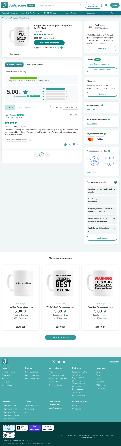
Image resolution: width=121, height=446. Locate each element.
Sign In (115, 5)
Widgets (5, 382)
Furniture (111, 13)
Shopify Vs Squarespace (77, 387)
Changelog (100, 388)
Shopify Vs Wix (78, 395)
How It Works (102, 238)
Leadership (29, 409)
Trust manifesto (55, 385)
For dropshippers (32, 372)
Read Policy (92, 109)
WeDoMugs (55, 47)
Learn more (91, 172)
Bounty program (55, 408)
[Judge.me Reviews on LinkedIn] (58, 361)
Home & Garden (71, 13)
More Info (102, 48)
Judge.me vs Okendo (10, 412)
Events (98, 375)
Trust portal (53, 382)
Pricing (51, 372)
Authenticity (78, 435)
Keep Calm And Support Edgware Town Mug (53, 26)
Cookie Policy (109, 435)
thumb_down (74, 144)
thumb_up (65, 144)
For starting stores (32, 375)
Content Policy (98, 435)
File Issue (102, 94)
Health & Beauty (50, 13)
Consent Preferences (88, 437)
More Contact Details (102, 70)
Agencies (99, 378)
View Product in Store (49, 42)
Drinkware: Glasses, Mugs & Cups (15, 18)
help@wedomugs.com (99, 64)
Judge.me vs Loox (9, 405)
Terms (63, 435)
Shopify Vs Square (79, 392)
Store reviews (7, 375)
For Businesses (93, 5)
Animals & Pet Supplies (30, 13)
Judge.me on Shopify (80, 372)
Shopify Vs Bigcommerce (78, 376)
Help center (100, 382)
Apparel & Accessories (10, 13)
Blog (98, 372)
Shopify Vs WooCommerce (78, 382)
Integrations (7, 385)
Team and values (32, 405)
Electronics (91, 13)
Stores (75, 405)
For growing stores (33, 378)
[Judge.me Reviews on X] (53, 361)
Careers (28, 412)
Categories (76, 409)
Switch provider (8, 419)
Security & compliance (58, 378)
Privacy (69, 435)
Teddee (13, 115)
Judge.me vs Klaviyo (10, 415)
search (80, 5)
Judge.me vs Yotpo (9, 409)
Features (5, 378)
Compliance (87, 435)
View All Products (60, 337)
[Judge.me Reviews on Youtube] (64, 361)
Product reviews (8, 372)
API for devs (101, 385)
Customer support (56, 375)
